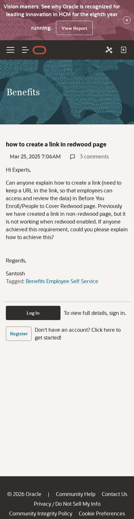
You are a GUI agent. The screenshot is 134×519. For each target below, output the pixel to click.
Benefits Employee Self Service (62, 281)
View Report (74, 28)
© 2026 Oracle (24, 493)
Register (19, 333)
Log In (33, 313)
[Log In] (123, 50)
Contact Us (114, 493)
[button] (25, 50)
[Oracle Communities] (109, 50)
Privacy (42, 503)
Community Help (75, 493)
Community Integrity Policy (40, 513)
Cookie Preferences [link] (102, 513)
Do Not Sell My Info (77, 503)
